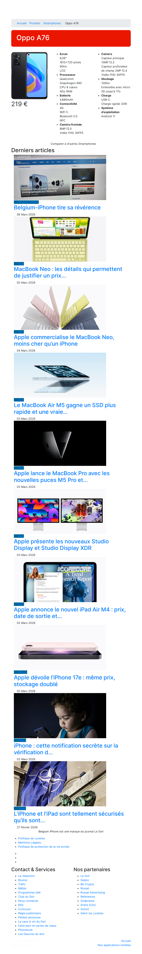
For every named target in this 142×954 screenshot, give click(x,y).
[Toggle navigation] (15, 4)
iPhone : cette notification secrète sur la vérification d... (66, 748)
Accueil (21, 23)
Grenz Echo (88, 905)
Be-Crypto (87, 884)
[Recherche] (130, 14)
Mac (20, 263)
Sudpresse (87, 900)
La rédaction (26, 876)
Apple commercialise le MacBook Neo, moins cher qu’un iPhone (64, 340)
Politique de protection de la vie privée (43, 846)
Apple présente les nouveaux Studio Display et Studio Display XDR (61, 544)
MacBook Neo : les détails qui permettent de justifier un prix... (68, 272)
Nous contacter (28, 900)
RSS (20, 905)
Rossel (85, 888)
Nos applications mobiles (114, 945)
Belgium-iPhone (28, 202)
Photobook (25, 930)
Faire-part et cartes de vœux (37, 925)
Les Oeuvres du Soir (31, 934)
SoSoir (85, 909)
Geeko (85, 880)
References (88, 896)
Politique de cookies (31, 838)
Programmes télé (29, 892)
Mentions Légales (29, 842)
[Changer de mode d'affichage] (129, 10)
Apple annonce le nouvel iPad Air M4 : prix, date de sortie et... (70, 612)
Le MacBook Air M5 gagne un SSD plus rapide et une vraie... (65, 408)
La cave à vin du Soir (32, 921)
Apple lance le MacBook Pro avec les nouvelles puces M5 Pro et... (62, 476)
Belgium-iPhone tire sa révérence (57, 207)
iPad (20, 604)
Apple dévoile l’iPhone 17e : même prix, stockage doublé (64, 680)
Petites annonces (29, 917)
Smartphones (52, 23)
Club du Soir (26, 896)
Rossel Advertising (93, 892)
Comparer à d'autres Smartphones (73, 143)
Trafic (22, 884)
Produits (34, 23)
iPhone (22, 672)
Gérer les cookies (92, 913)
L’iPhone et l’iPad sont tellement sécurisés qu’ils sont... (69, 817)
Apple (21, 740)
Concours (24, 909)
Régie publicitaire (29, 913)
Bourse (22, 880)
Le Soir (85, 876)
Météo (22, 888)
